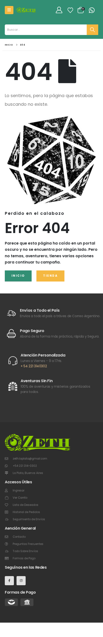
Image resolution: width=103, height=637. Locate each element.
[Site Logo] (26, 9)
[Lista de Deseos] (70, 10)
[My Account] (59, 10)
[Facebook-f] (9, 580)
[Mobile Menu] (9, 10)
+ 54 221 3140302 (34, 366)
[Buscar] (92, 29)
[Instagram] (21, 580)
